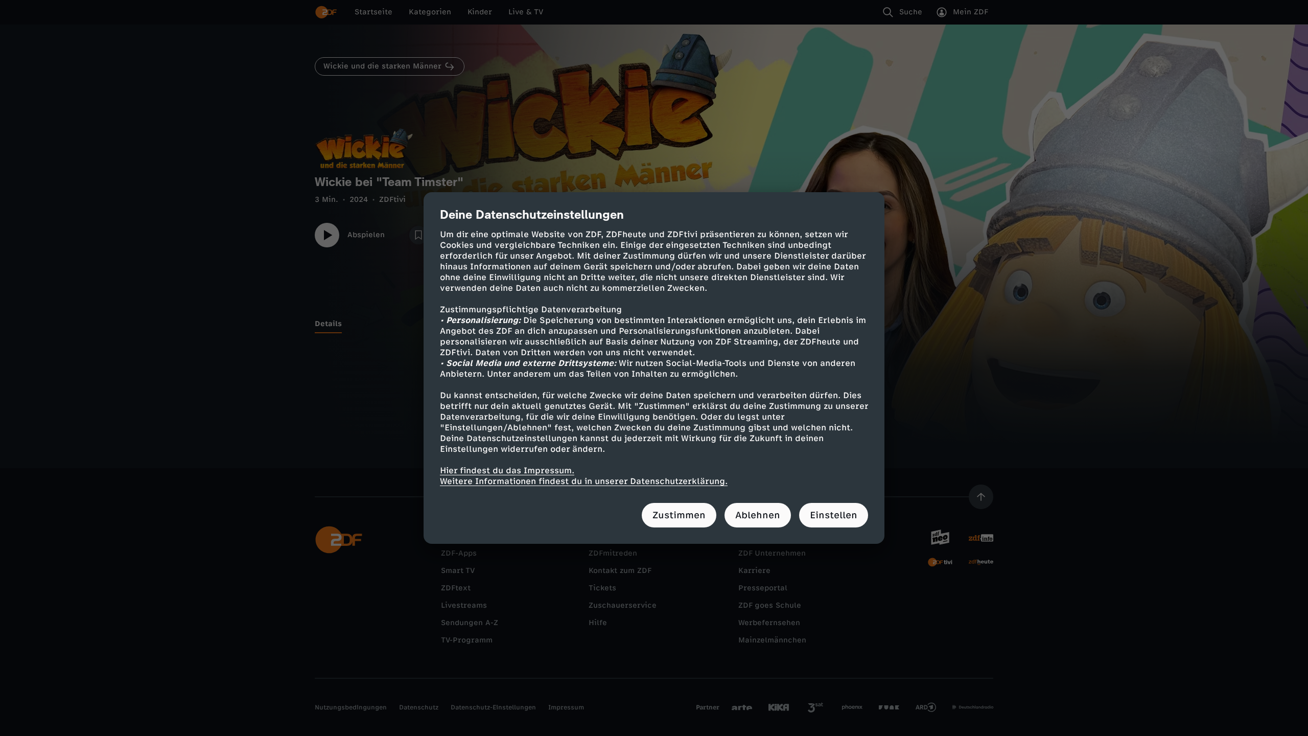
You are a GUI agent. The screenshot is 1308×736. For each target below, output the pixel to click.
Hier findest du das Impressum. (507, 470)
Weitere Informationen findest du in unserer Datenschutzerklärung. (584, 481)
